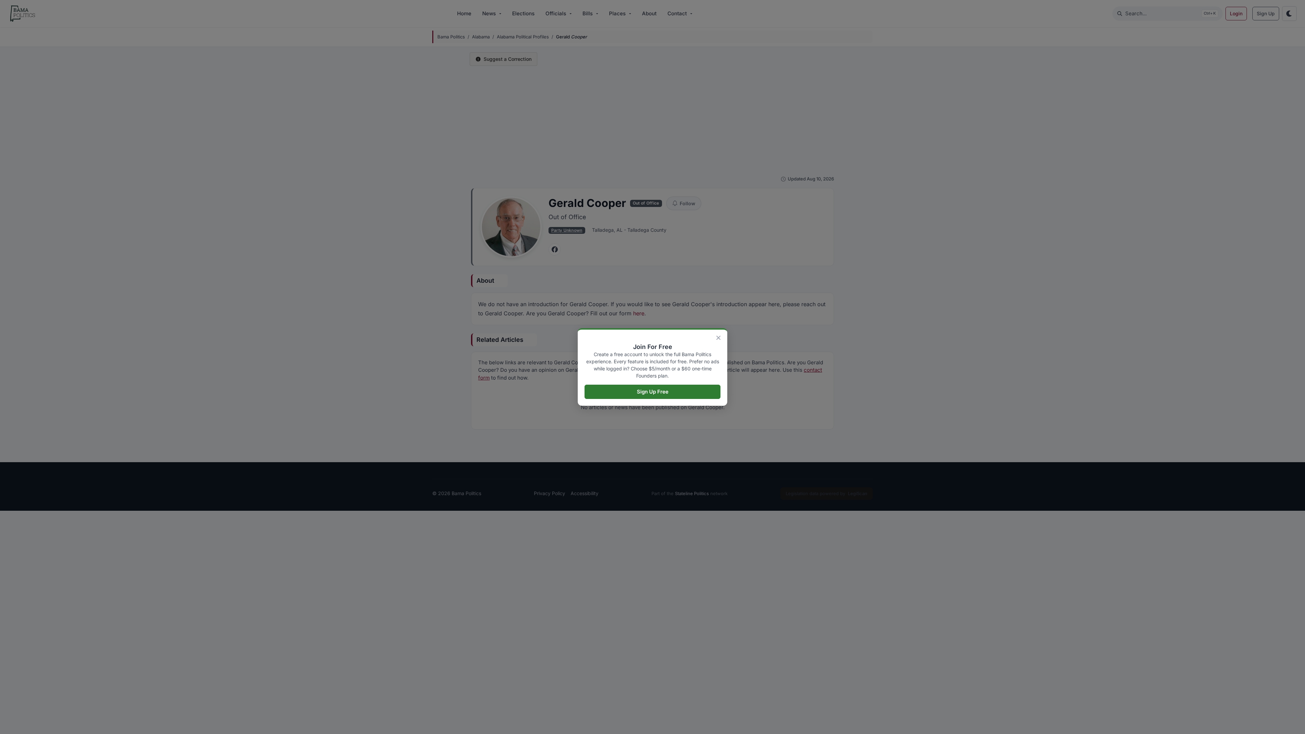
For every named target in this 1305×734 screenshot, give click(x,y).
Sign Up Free (652, 391)
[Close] (718, 338)
